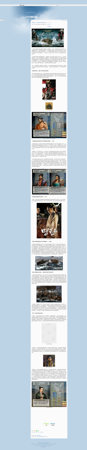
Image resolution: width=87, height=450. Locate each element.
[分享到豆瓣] (36, 430)
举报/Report (41, 432)
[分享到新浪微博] (34, 430)
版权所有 (45, 446)
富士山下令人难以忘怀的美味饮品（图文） (41, 436)
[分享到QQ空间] (35, 430)
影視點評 (49, 24)
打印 (39, 432)
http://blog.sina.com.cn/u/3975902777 (31, 12)
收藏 (34, 432)
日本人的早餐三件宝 (37, 435)
